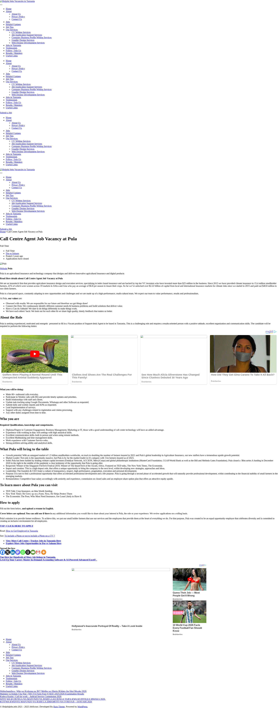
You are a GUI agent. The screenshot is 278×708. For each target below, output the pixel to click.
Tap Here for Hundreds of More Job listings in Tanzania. (28, 557)
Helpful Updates (13, 24)
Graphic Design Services (23, 40)
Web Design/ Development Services (28, 43)
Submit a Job (6, 112)
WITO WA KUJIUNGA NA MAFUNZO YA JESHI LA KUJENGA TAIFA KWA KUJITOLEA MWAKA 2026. (53, 699)
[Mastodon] (17, 552)
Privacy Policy (18, 16)
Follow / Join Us (13, 50)
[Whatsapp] (22, 552)
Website (3, 268)
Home (8, 9)
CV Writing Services (21, 32)
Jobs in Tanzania (13, 45)
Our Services (12, 29)
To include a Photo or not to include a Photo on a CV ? (29, 536)
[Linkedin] (12, 552)
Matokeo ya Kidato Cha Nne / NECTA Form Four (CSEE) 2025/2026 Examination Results (42, 694)
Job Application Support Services (27, 35)
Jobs (8, 22)
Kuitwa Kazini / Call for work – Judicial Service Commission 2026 (30, 696)
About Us (16, 14)
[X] (7, 552)
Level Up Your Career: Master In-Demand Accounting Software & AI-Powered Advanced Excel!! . (48, 560)
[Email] (32, 552)
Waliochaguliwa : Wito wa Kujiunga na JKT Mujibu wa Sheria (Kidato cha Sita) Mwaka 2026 (43, 691)
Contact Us (17, 19)
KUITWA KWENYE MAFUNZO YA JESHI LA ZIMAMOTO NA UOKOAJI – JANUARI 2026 (46, 701)
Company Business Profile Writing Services (32, 37)
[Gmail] (38, 552)
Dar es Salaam (12, 253)
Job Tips (9, 27)
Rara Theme (59, 706)
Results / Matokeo (14, 53)
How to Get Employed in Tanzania (22, 531)
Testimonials (11, 48)
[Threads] (27, 552)
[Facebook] (2, 552)
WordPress (82, 706)
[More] (44, 552)
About (9, 11)
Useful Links (12, 56)
